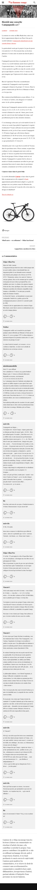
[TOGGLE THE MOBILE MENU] (3, 2)
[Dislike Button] (11, 316)
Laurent (4, 30)
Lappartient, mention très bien (25, 249)
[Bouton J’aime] (5, 316)
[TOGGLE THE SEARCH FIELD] (34, 2)
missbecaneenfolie (10, 366)
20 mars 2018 (13, 30)
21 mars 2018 (8, 777)
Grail (26, 179)
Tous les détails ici (7, 194)
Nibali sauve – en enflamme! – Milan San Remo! (18, 240)
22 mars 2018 (8, 827)
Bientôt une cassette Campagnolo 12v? (12, 23)
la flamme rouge (18, 2)
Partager (6, 230)
